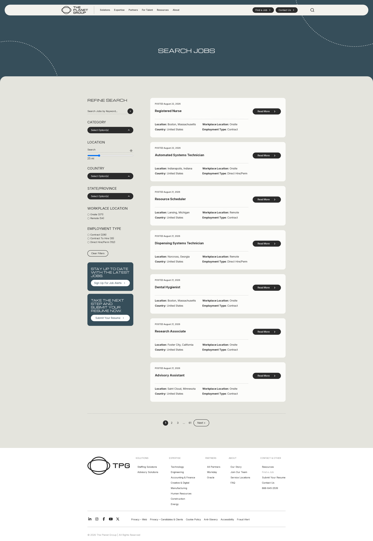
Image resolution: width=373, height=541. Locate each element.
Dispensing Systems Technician (179, 243)
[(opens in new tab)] (74, 9)
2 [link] (172, 422)
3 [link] (178, 422)
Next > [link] (201, 422)
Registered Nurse (168, 111)
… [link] (184, 422)
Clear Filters (97, 253)
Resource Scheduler (170, 199)
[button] (263, 10)
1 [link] (165, 422)
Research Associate (170, 331)
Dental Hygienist (167, 287)
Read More (264, 111)
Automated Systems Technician (179, 155)
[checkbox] (110, 214)
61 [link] (190, 422)
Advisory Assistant (169, 375)
